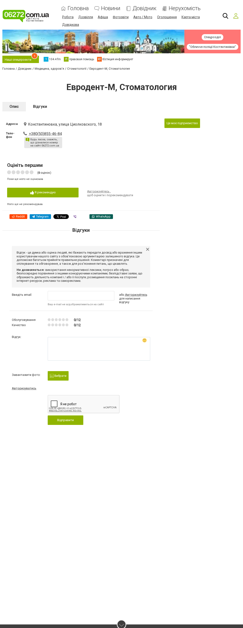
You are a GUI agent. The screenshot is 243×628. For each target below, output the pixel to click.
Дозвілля (85, 17)
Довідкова (70, 25)
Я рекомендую (45, 192)
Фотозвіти (121, 17)
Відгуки (40, 106)
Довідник (144, 8)
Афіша (103, 17)
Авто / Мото (142, 17)
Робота (68, 17)
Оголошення (167, 17)
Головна (78, 8)
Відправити (65, 420)
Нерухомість (185, 8)
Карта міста (191, 17)
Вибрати (60, 376)
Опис (14, 106)
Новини (110, 8)
